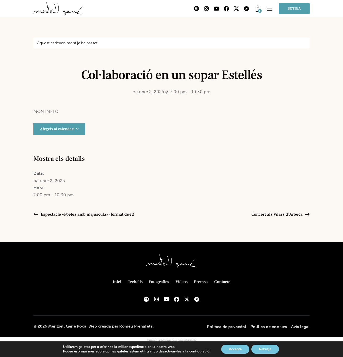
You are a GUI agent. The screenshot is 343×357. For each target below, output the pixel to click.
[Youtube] (216, 8)
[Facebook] (226, 8)
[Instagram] (206, 8)
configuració (199, 351)
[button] (269, 8)
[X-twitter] (236, 8)
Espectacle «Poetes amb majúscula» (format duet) (87, 214)
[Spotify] (196, 8)
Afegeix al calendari (57, 129)
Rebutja (265, 349)
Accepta (235, 349)
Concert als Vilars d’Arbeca (277, 214)
